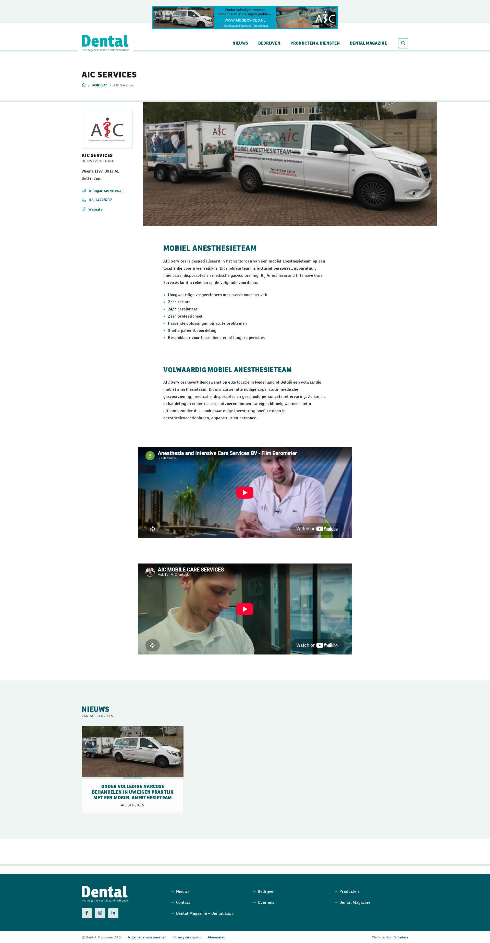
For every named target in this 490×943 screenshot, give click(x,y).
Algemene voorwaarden (147, 937)
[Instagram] (100, 913)
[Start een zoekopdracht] (403, 43)
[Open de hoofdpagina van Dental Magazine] (105, 43)
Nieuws (240, 43)
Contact (183, 902)
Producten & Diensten (315, 43)
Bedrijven (269, 43)
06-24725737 (100, 200)
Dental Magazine (368, 43)
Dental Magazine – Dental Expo (205, 913)
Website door (390, 937)
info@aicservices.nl (106, 190)
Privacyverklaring (187, 937)
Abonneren (217, 937)
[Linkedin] (113, 913)
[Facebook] (87, 913)
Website (95, 209)
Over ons (266, 902)
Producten (349, 891)
